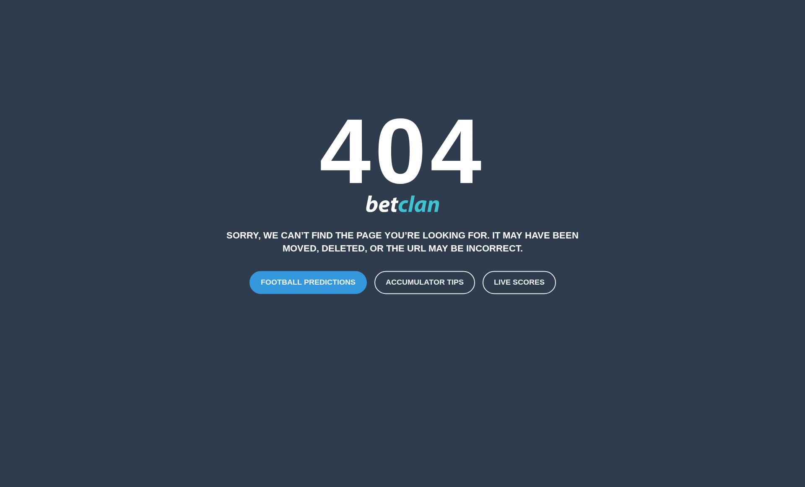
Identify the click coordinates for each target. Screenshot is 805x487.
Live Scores (519, 282)
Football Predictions (308, 282)
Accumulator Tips (425, 282)
